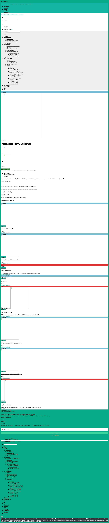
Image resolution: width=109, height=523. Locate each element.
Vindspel (9, 43)
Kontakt (6, 8)
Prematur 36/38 (13, 84)
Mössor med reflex (11, 64)
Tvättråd (6, 176)
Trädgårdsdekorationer (13, 41)
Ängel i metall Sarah (6, 404)
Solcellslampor (10, 40)
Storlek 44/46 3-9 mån (15, 75)
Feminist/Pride (7, 86)
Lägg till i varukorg (5, 169)
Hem (5, 34)
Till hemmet (7, 44)
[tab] (56, 173)
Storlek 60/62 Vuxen (14, 70)
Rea (4, 88)
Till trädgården (7, 37)
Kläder (8, 60)
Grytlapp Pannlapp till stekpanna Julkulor (11, 343)
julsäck (27, 170)
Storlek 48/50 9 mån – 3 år (16, 74)
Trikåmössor (10, 67)
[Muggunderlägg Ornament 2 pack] (7, 161)
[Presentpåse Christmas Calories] (7, 153)
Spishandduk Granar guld (7, 228)
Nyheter (6, 36)
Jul (4, 89)
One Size (11, 68)
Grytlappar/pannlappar (12, 51)
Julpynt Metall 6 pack (6, 270)
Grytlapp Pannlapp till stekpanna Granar (11, 259)
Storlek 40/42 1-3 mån (15, 77)
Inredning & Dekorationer (13, 46)
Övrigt (8, 57)
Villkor (5, 9)
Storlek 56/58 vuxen (14, 71)
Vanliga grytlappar (14, 55)
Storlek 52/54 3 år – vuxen (16, 72)
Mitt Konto (6, 6)
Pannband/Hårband (12, 62)
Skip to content (4, 1)
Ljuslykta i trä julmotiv (6, 312)
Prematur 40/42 (13, 82)
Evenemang (6, 12)
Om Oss (6, 10)
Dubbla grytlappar (14, 53)
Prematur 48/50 (13, 79)
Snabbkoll (3, 226)
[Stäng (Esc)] (1, 516)
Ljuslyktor (9, 47)
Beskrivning (7, 173)
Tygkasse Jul (4, 281)
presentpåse (33, 170)
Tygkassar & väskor (12, 61)
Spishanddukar (10, 50)
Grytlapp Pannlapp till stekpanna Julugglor (11, 374)
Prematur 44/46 (13, 81)
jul (24, 170)
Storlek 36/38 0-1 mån (15, 78)
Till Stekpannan (13, 54)
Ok (39, 521)
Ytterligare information (9, 174)
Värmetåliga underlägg (12, 48)
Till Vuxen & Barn (8, 58)
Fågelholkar (10, 39)
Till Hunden (6, 85)
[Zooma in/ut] (2, 516)
